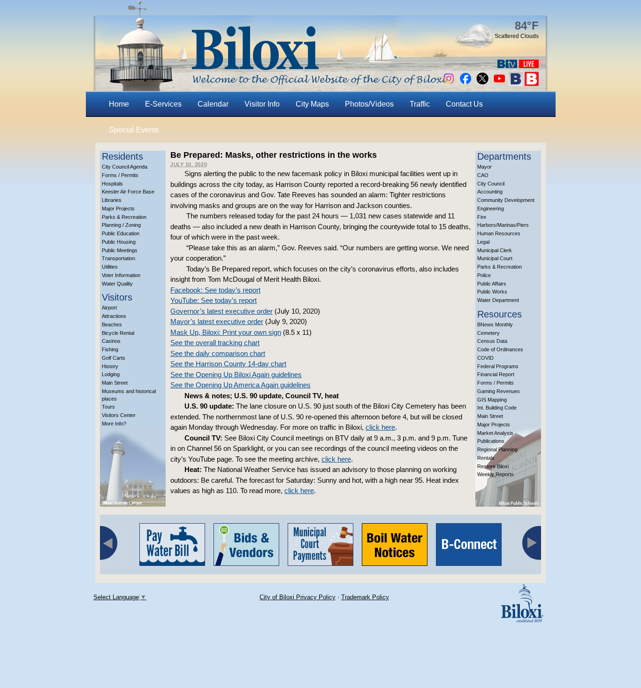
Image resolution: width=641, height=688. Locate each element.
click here (380, 427)
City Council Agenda (124, 167)
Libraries (112, 200)
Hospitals (112, 183)
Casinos (111, 341)
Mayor (484, 167)
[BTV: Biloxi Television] (507, 66)
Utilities (110, 267)
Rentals (486, 458)
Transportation (118, 258)
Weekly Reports (495, 474)
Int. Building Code (497, 407)
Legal (483, 242)
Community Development (505, 200)
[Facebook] (465, 83)
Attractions (114, 316)
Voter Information (121, 275)
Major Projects (118, 208)
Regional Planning (497, 449)
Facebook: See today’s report (215, 290)
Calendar (213, 104)
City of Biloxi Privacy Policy (297, 597)
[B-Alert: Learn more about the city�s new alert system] (532, 83)
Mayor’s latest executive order (216, 321)
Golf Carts (113, 358)
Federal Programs (498, 366)
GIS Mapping (492, 399)
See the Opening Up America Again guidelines (240, 385)
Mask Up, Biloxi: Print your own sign (225, 332)
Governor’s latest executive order (221, 311)
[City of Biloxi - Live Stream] (529, 66)
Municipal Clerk (494, 250)
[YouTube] (499, 83)
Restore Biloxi (493, 466)
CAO (482, 175)
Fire (481, 217)
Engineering (490, 208)
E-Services (163, 104)
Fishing (110, 349)
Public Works (492, 291)
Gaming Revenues (498, 391)
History (110, 366)
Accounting (490, 191)
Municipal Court (494, 258)
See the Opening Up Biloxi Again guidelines (236, 375)
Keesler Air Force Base (128, 191)
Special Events (134, 130)
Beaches (112, 324)
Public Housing (119, 242)
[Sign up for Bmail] (516, 83)
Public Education (120, 233)
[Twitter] (482, 83)
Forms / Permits (120, 175)
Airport (109, 307)
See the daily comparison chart (217, 353)
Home (119, 104)
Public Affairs (491, 283)
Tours (108, 407)
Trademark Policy (365, 597)
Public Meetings (119, 250)
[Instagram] (448, 83)
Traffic (420, 104)
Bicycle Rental (118, 333)
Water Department (498, 300)
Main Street (115, 383)
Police (484, 275)
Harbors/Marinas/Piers (503, 225)
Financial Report (495, 374)
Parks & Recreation (124, 217)
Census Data (492, 341)
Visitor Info (262, 104)
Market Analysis (495, 433)
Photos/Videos (369, 104)
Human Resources (498, 233)
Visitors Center (119, 415)
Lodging (111, 374)
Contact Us (464, 104)
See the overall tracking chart (214, 343)
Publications (490, 441)
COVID (485, 358)
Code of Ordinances (500, 349)
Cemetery (488, 333)
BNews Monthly (495, 324)
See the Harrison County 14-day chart (228, 364)
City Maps (312, 104)
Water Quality (117, 283)
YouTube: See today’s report (213, 300)
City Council (490, 183)
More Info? (114, 423)
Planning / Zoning (121, 225)
